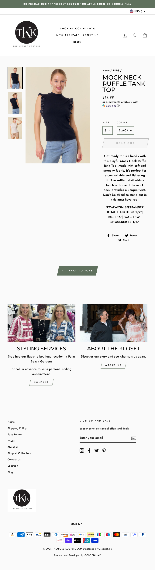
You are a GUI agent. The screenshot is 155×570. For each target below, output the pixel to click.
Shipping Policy (17, 428)
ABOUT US (113, 365)
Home (106, 70)
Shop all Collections (19, 453)
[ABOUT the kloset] (113, 323)
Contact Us (14, 459)
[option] (77, 4)
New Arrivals (68, 35)
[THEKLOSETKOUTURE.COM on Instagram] (82, 450)
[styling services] (41, 323)
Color (122, 122)
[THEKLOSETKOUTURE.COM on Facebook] (89, 450)
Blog (77, 42)
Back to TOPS (80, 270)
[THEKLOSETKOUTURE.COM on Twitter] (96, 450)
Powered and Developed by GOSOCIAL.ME (77, 555)
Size (106, 122)
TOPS (116, 70)
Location (13, 466)
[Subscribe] (133, 438)
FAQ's (11, 441)
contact (41, 382)
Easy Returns (15, 434)
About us (91, 35)
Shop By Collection (77, 28)
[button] (124, 103)
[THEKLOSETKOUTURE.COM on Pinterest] (104, 450)
